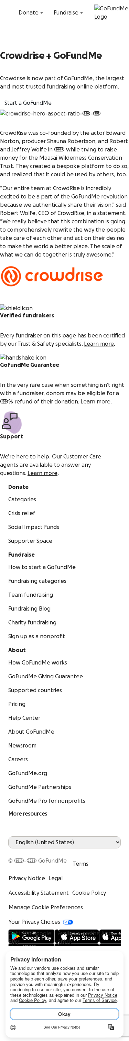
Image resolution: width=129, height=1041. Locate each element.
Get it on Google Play (29, 938)
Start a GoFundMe (28, 103)
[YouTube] (21, 852)
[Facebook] (12, 852)
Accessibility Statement (39, 893)
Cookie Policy (89, 893)
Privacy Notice (27, 878)
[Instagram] (37, 852)
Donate (29, 13)
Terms (80, 864)
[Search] (10, 13)
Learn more (99, 344)
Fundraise (66, 13)
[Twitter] (29, 852)
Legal (56, 878)
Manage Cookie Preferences (46, 907)
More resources (28, 814)
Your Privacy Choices (34, 922)
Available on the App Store (85, 938)
